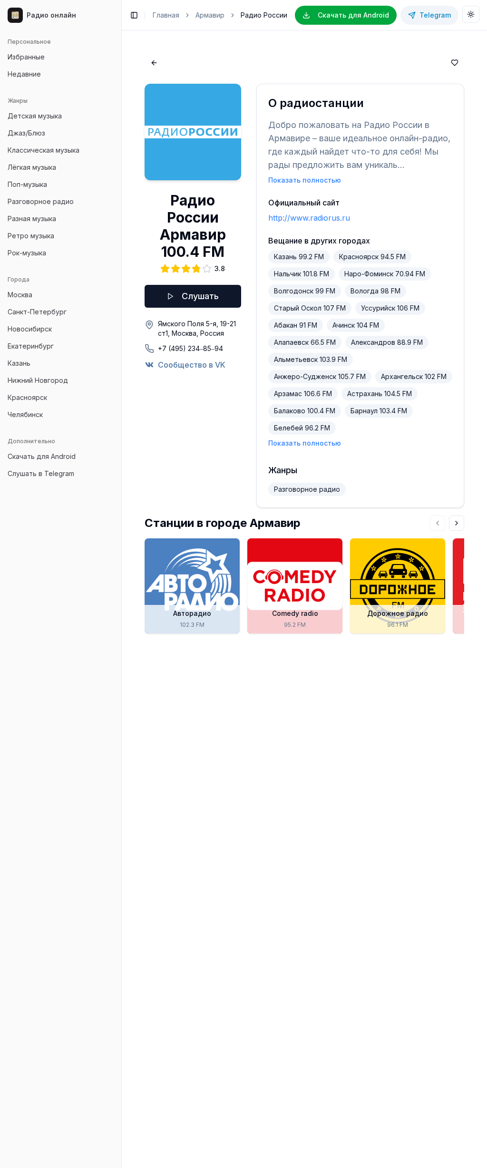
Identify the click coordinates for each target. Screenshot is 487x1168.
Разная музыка (32, 218)
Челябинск (25, 414)
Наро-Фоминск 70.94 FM (384, 274)
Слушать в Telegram (41, 473)
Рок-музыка (27, 253)
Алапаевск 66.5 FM (305, 342)
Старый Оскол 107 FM (310, 308)
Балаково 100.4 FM (304, 411)
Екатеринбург (31, 346)
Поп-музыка (27, 184)
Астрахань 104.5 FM (379, 393)
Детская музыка (35, 116)
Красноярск (27, 397)
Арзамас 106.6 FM (303, 393)
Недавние (24, 74)
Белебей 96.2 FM (302, 428)
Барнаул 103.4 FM (379, 411)
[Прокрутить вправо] (456, 523)
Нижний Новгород (38, 380)
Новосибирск (30, 329)
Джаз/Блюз (26, 133)
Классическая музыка (43, 150)
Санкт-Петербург (37, 312)
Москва (20, 295)
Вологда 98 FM (375, 291)
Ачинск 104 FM (355, 325)
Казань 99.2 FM (299, 257)
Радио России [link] (264, 15)
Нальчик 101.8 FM (301, 274)
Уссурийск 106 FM (390, 308)
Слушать (200, 296)
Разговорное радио (41, 201)
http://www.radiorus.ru (309, 218)
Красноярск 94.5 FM (372, 257)
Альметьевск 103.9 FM (310, 359)
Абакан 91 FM (295, 325)
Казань (19, 363)
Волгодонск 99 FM (304, 291)
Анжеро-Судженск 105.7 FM (320, 376)
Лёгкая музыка (32, 167)
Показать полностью (304, 180)
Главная (166, 15)
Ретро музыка (31, 236)
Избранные (26, 57)
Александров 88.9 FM (387, 342)
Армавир (209, 15)
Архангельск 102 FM (414, 376)
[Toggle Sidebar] (121, 584)
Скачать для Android (42, 456)
